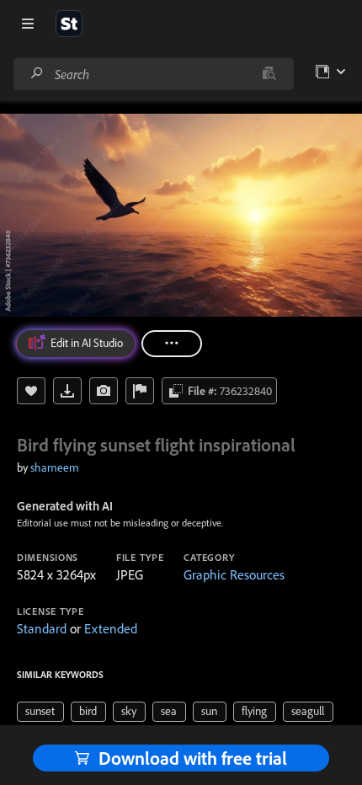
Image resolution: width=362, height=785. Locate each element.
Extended (110, 628)
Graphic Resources (234, 574)
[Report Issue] (139, 390)
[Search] (37, 74)
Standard (42, 628)
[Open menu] (27, 23)
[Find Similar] (103, 390)
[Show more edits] (171, 343)
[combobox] (153, 74)
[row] (40, 712)
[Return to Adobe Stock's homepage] (69, 23)
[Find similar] (268, 74)
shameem (54, 467)
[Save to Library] (31, 390)
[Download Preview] (67, 390)
